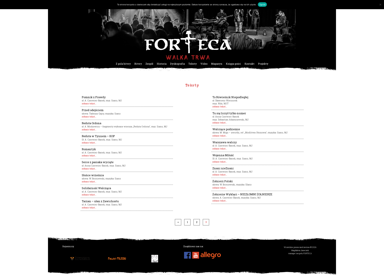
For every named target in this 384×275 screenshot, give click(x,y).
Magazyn (216, 63)
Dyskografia (177, 63)
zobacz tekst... (89, 103)
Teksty (192, 63)
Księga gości (233, 63)
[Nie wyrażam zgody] (380, 4)
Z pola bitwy (123, 63)
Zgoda (262, 4)
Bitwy (138, 63)
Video (203, 63)
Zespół (149, 63)
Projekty (263, 63)
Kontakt (249, 63)
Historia (161, 63)
